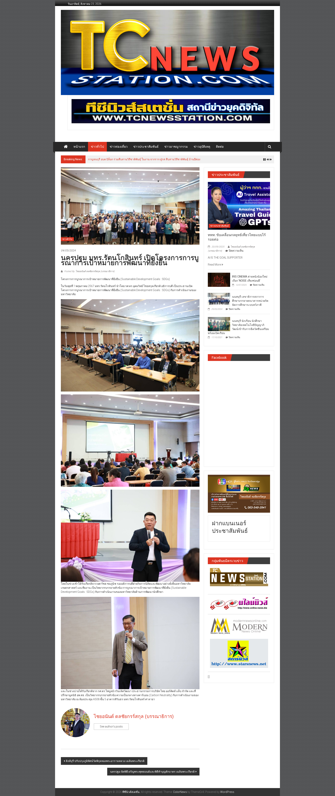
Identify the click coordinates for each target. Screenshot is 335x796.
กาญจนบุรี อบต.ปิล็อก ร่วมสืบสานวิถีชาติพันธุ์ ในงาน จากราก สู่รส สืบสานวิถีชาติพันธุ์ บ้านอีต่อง (144, 159)
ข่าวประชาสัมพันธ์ (146, 146)
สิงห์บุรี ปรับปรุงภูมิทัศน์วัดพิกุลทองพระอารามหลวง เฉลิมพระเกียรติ (105, 761)
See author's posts (111, 726)
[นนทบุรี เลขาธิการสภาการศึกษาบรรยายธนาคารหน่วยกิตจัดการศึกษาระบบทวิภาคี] (219, 299)
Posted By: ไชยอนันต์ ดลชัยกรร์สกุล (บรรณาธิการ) (89, 271)
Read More (215, 264)
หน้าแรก (79, 146)
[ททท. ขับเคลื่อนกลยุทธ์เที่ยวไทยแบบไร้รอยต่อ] (239, 205)
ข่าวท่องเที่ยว (119, 146)
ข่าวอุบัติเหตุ (202, 146)
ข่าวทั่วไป (97, 146)
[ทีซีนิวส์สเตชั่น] (66, 147)
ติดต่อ (220, 146)
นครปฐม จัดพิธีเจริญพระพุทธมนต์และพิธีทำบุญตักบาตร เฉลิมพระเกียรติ (152, 771)
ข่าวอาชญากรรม (176, 146)
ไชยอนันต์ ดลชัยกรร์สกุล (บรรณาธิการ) (134, 716)
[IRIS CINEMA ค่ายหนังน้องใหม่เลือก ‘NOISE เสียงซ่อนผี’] (219, 279)
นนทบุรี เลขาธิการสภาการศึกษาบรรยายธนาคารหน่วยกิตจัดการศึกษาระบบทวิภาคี (250, 300)
